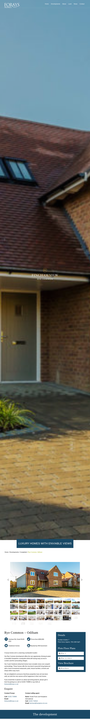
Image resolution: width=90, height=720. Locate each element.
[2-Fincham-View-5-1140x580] (40, 606)
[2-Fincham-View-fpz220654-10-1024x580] (67, 601)
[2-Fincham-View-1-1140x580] (31, 606)
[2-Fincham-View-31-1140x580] (67, 606)
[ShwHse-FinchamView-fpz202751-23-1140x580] (75, 612)
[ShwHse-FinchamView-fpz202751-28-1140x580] (23, 618)
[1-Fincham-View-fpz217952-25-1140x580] (31, 623)
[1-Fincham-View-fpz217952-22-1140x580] (14, 623)
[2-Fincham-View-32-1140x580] (14, 601)
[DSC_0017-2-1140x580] (75, 601)
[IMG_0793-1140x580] (67, 618)
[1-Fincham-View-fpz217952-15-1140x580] (40, 618)
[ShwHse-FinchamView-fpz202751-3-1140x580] (40, 612)
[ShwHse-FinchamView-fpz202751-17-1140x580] (31, 618)
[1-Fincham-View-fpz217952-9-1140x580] (23, 612)
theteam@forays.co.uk (11, 684)
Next (82, 580)
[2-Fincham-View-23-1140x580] (58, 606)
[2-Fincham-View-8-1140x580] (23, 606)
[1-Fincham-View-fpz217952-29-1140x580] (49, 623)
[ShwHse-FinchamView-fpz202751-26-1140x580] (14, 618)
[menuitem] (47, 4)
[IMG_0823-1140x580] (23, 623)
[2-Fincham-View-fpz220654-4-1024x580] (49, 601)
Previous (8, 580)
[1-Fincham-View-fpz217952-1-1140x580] (14, 612)
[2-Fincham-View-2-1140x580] (49, 606)
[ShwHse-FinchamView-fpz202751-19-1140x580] (67, 612)
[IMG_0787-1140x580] (49, 618)
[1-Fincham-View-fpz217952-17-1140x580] (58, 618)
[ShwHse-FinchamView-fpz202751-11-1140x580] (49, 612)
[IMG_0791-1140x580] (75, 618)
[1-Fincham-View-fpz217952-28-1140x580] (40, 623)
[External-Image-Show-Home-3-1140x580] (75, 606)
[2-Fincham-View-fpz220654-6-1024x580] (58, 601)
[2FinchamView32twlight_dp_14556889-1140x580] (40, 601)
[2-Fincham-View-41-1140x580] (31, 601)
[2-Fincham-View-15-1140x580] (14, 606)
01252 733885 (12, 696)
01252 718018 (33, 701)
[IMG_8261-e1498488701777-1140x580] (31, 612)
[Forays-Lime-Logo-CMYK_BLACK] (11, 5)
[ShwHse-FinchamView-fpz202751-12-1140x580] (58, 612)
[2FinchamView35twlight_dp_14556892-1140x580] (23, 601)
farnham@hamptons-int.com (38, 703)
